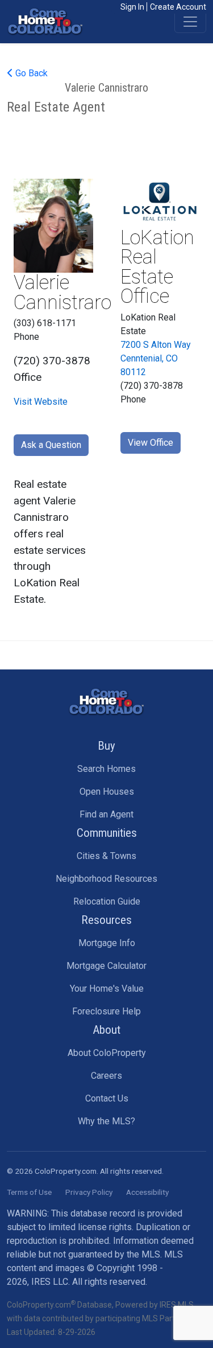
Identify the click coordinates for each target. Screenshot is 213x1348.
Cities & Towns (106, 855)
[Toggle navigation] (190, 21)
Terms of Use (29, 1192)
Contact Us (106, 1098)
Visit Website (41, 401)
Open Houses (107, 791)
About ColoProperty (107, 1052)
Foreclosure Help (106, 1011)
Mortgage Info (106, 943)
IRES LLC (49, 1281)
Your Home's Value (107, 988)
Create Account (178, 6)
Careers (106, 1075)
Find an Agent (106, 814)
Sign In (132, 6)
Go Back (30, 73)
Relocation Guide (106, 901)
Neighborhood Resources (106, 878)
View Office (150, 442)
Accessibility (147, 1192)
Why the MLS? (106, 1121)
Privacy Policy (88, 1192)
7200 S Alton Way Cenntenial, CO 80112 (155, 358)
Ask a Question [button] (51, 444)
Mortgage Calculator (106, 965)
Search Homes (106, 768)
